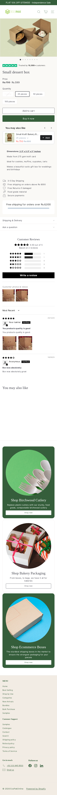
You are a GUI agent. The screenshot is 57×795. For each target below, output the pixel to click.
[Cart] (45, 12)
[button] (16, 254)
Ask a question (9, 227)
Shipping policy (9, 740)
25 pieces (22, 94)
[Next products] (51, 128)
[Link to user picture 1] (9, 343)
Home (4, 686)
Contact (5, 732)
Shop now (28, 513)
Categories (7, 698)
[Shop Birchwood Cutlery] (28, 473)
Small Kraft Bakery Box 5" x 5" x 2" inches (27, 134)
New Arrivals (7, 701)
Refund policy (8, 743)
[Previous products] (45, 128)
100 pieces (10, 101)
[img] (8, 318)
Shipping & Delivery (12, 220)
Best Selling (7, 690)
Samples (6, 713)
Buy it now (28, 118)
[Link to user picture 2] (25, 343)
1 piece (9, 95)
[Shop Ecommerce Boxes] (28, 619)
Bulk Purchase (8, 709)
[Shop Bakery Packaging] (28, 546)
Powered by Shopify (36, 789)
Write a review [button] (28, 275)
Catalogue (6, 728)
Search (5, 736)
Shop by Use (7, 694)
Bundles (5, 705)
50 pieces (38, 94)
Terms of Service (9, 751)
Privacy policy (8, 747)
